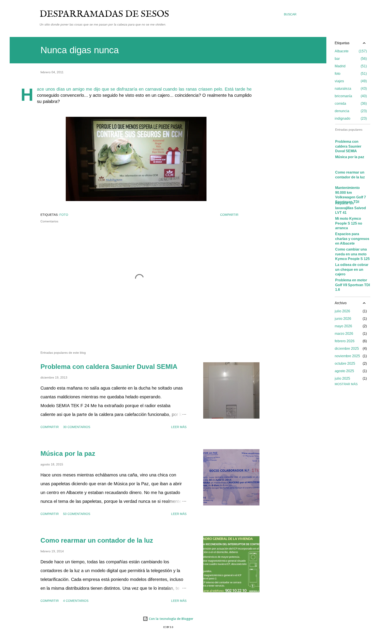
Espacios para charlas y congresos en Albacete (352, 238)
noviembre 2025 (347, 356)
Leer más (178, 427)
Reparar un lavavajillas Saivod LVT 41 (350, 207)
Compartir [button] (229, 214)
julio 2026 (342, 311)
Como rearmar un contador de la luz (96, 540)
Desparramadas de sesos (104, 14)
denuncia (350, 111)
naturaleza (350, 88)
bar (350, 58)
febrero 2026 (344, 341)
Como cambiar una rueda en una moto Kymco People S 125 (352, 254)
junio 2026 (343, 318)
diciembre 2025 (347, 348)
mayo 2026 (343, 326)
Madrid (350, 66)
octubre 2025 (345, 363)
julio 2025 (342, 378)
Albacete (350, 51)
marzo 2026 (344, 333)
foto (63, 214)
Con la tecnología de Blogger (170, 619)
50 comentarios (76, 514)
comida (350, 103)
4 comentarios (75, 600)
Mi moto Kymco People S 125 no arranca (348, 223)
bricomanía (350, 96)
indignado (350, 118)
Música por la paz (67, 453)
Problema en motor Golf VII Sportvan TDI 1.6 (352, 284)
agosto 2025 (344, 371)
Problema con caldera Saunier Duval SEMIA (108, 366)
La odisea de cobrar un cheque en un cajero (351, 269)
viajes (350, 81)
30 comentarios (76, 427)
